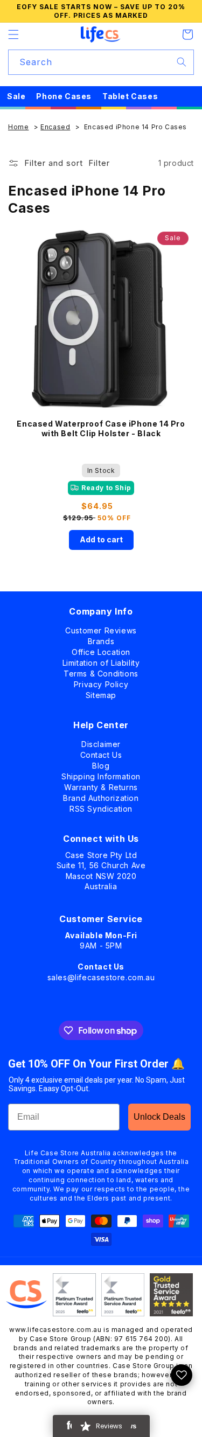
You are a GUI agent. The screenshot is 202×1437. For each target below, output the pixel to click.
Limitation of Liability (101, 660)
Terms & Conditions (101, 671)
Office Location (101, 649)
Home (18, 127)
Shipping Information (101, 774)
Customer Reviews (101, 628)
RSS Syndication (101, 806)
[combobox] (101, 62)
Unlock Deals (159, 1116)
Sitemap (101, 692)
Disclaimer (101, 742)
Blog (100, 763)
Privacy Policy (101, 682)
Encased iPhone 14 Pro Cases (135, 127)
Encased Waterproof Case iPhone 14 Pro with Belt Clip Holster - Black (101, 428)
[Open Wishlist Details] (181, 1375)
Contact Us (101, 752)
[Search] (181, 62)
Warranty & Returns (101, 785)
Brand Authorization (100, 795)
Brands (101, 639)
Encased (55, 127)
